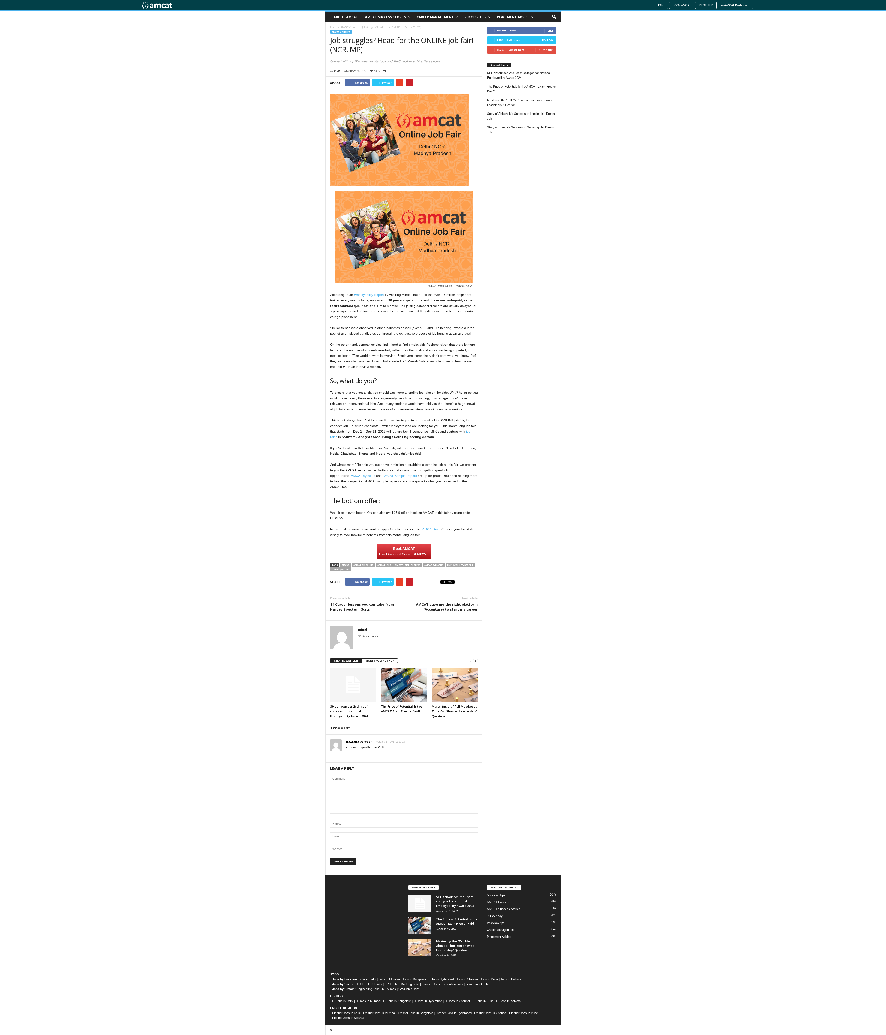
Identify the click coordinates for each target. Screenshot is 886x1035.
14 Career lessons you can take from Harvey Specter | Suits (362, 606)
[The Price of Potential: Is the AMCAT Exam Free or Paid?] (404, 685)
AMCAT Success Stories (385, 17)
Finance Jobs (431, 984)
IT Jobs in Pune (483, 1001)
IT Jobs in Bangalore (397, 1001)
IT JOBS (336, 996)
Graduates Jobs (409, 989)
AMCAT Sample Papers (400, 476)
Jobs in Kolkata (510, 979)
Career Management (435, 17)
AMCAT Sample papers (407, 564)
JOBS (334, 974)
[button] (554, 17)
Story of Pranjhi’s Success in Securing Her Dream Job (520, 130)
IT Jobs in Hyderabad (427, 1001)
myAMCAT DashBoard (735, 5)
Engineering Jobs (368, 989)
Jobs (660, 5)
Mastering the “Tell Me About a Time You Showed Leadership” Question (454, 711)
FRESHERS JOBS (343, 1008)
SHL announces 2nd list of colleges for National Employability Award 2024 (349, 711)
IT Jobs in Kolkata (508, 1001)
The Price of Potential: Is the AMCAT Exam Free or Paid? (521, 89)
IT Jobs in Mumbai (368, 1001)
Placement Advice (513, 17)
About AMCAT (346, 17)
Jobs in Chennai (467, 979)
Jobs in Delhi (367, 979)
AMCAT (346, 564)
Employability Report (369, 295)
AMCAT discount (363, 564)
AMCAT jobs (384, 564)
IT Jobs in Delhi (342, 1001)
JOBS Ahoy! (495, 916)
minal (337, 71)
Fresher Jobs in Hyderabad (454, 1013)
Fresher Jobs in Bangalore (415, 1013)
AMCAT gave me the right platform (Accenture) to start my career (447, 606)
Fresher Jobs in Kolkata (348, 1018)
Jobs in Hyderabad (441, 979)
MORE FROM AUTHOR (379, 660)
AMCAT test (431, 529)
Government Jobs (477, 984)
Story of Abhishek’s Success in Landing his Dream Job (521, 116)
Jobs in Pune (489, 979)
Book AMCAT (682, 5)
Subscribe (546, 50)
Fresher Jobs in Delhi (346, 1013)
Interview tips (496, 923)
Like (550, 30)
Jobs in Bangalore (414, 979)
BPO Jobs (375, 984)
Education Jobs (452, 984)
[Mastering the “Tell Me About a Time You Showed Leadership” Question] (455, 685)
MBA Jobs (389, 989)
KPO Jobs (391, 984)
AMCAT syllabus (433, 564)
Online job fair (340, 569)
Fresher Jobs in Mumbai (379, 1013)
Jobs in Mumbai (389, 979)
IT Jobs (361, 984)
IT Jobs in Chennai (457, 1001)
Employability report (460, 564)
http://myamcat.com (369, 636)
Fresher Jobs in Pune (523, 1013)
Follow (547, 40)
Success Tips (475, 17)
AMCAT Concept (341, 31)
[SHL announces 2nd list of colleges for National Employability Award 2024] (353, 685)
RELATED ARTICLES (346, 660)
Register (706, 5)
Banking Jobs (410, 984)
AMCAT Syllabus (363, 476)
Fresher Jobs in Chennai (490, 1013)
